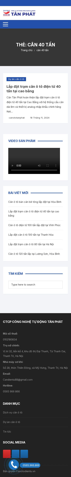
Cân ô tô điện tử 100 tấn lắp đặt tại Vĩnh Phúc (34, 225)
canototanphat (17, 117)
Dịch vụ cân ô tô (12, 412)
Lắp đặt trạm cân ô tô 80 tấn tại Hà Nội (31, 244)
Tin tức (7, 431)
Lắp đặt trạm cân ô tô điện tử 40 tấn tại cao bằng (33, 213)
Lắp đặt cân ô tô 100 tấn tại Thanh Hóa (30, 234)
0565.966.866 (31, 465)
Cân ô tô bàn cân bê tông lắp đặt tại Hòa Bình (34, 201)
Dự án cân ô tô (16, 79)
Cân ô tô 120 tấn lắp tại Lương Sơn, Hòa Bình (34, 253)
